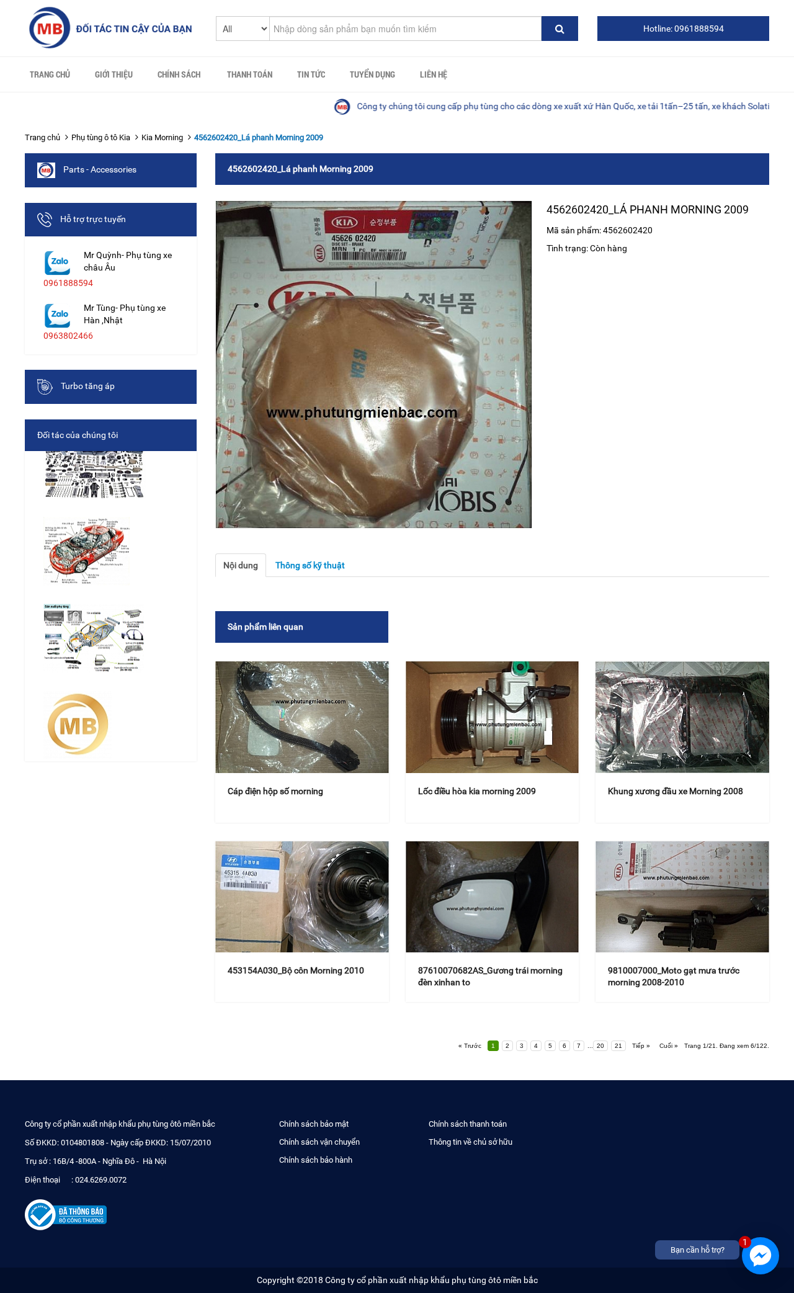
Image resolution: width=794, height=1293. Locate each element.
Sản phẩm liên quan (265, 627)
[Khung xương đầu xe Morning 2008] (682, 717)
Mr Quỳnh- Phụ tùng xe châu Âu (128, 261)
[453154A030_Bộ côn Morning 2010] (302, 897)
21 (618, 1045)
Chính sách (179, 74)
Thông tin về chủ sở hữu (470, 1142)
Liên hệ (433, 74)
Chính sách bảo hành (315, 1160)
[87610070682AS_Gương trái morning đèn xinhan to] (492, 897)
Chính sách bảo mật (314, 1124)
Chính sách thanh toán (468, 1124)
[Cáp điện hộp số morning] (302, 717)
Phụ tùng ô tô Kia (100, 137)
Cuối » (668, 1045)
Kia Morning (162, 137)
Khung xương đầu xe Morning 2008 (675, 791)
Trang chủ (50, 74)
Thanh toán (249, 74)
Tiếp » (641, 1045)
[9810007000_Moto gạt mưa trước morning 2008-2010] (682, 897)
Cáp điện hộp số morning (275, 791)
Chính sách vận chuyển (319, 1142)
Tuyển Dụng (372, 74)
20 (600, 1045)
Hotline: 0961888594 (683, 29)
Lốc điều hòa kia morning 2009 (477, 791)
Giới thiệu (114, 74)
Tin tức (311, 74)
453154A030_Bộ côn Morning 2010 (296, 970)
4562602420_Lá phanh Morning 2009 (258, 137)
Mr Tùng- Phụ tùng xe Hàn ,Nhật (125, 314)
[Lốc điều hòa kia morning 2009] (492, 717)
